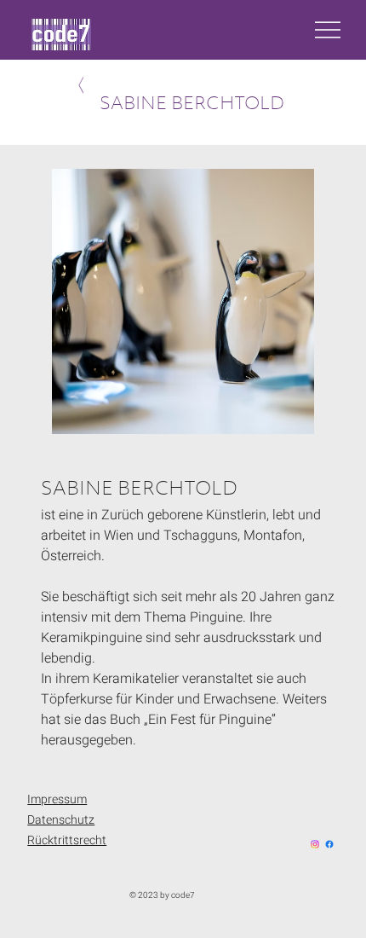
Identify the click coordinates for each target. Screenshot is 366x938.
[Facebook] (329, 844)
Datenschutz (60, 820)
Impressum (57, 799)
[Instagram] (315, 844)
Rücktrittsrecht (66, 840)
